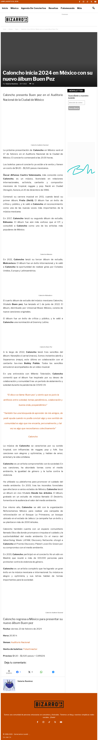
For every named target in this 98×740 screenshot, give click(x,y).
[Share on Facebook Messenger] (56, 672)
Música (15, 8)
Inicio (5, 8)
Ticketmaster (30, 649)
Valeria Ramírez (12, 84)
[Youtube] (95, 2)
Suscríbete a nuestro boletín (78, 97)
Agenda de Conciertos (33, 8)
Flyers (16, 29)
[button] (93, 8)
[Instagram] (83, 2)
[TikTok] (87, 2)
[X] (91, 2)
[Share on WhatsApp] (44, 672)
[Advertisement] (65, 19)
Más (79, 8)
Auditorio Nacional (20, 642)
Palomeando (68, 8)
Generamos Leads (21, 734)
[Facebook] (79, 2)
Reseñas (53, 8)
